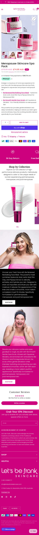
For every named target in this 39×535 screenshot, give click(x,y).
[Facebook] (3, 497)
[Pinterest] (12, 497)
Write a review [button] (19, 403)
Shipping (11, 72)
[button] (8, 302)
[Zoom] (34, 19)
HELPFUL (5, 461)
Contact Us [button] (5, 492)
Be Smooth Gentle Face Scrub (14, 100)
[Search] (33, 9)
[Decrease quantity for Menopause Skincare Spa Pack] (2, 122)
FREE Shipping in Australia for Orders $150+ (21, 2)
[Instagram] (8, 497)
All (17, 226)
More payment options (19, 132)
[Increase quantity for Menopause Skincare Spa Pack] (7, 122)
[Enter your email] (36, 423)
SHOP (4, 454)
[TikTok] (16, 497)
